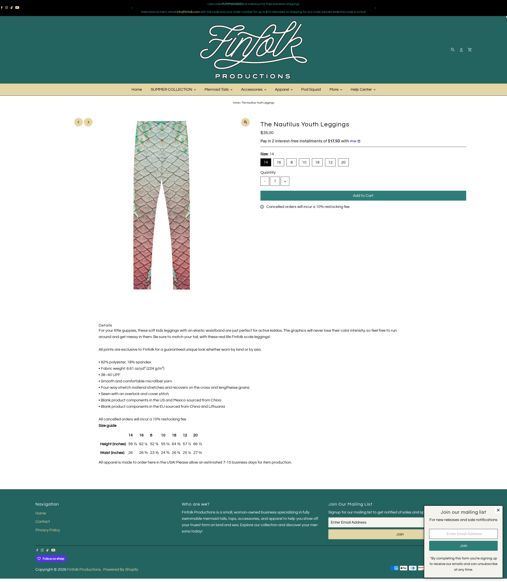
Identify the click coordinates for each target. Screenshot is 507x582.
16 (279, 162)
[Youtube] (17, 8)
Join (400, 534)
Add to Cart (363, 196)
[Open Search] (453, 49)
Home (137, 89)
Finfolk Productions (84, 570)
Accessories (252, 89)
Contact (42, 522)
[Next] (375, 8)
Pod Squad (311, 89)
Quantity (268, 172)
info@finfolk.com (188, 11)
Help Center (362, 89)
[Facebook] (2, 8)
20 (343, 162)
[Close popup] (498, 510)
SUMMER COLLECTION (172, 89)
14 (266, 162)
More (334, 89)
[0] (470, 49)
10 (304, 162)
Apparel (282, 89)
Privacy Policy (47, 530)
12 (330, 162)
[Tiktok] (12, 8)
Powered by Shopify (120, 570)
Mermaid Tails (217, 89)
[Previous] (132, 8)
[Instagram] (6, 8)
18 (317, 162)
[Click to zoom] (245, 122)
